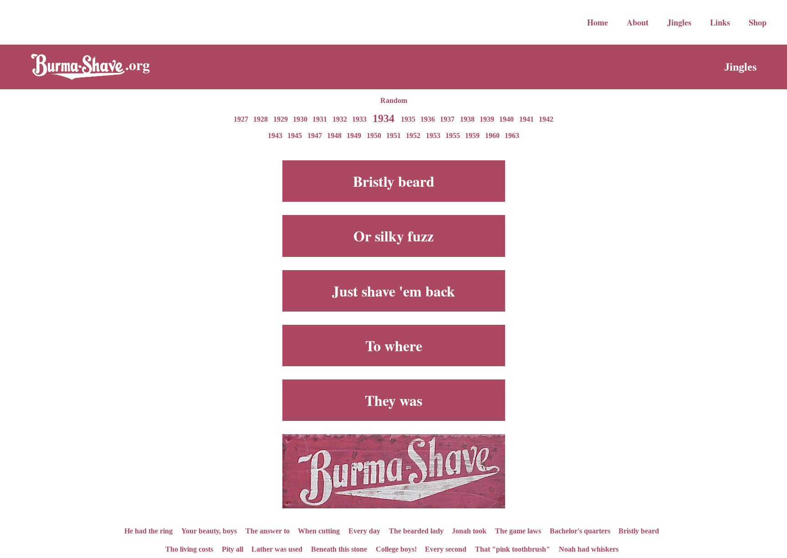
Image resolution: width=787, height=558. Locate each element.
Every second (445, 549)
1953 (433, 135)
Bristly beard (638, 530)
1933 (359, 119)
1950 (374, 135)
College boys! (396, 549)
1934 (383, 118)
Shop (758, 22)
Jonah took (469, 530)
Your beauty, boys (209, 530)
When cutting (319, 530)
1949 (354, 135)
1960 (492, 135)
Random (393, 100)
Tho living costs (189, 549)
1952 (413, 135)
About (638, 22)
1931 (319, 119)
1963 (512, 135)
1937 (447, 119)
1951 (393, 135)
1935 (408, 119)
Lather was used (276, 549)
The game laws (518, 530)
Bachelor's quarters (580, 530)
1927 (241, 119)
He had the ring (148, 530)
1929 (280, 119)
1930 (300, 119)
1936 (427, 119)
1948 (334, 135)
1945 (294, 135)
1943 (275, 135)
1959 (472, 135)
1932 (339, 119)
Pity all (232, 549)
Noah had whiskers (588, 549)
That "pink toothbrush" (512, 549)
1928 (260, 119)
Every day (364, 530)
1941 (526, 119)
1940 (506, 119)
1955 (452, 135)
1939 (487, 119)
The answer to (267, 530)
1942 (546, 119)
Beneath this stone (339, 549)
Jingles (679, 22)
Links (720, 22)
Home (597, 22)
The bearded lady (416, 530)
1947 (314, 135)
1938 (467, 119)
